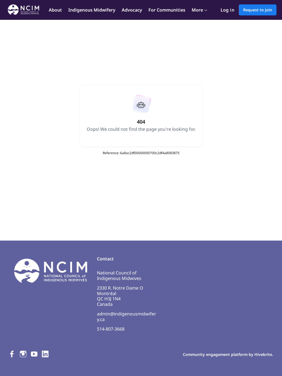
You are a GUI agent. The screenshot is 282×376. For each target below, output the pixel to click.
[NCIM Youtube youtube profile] (34, 353)
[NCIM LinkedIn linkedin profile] (45, 353)
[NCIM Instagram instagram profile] (23, 353)
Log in (227, 10)
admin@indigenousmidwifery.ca (126, 316)
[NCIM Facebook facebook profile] (12, 353)
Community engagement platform (215, 354)
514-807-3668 (110, 329)
